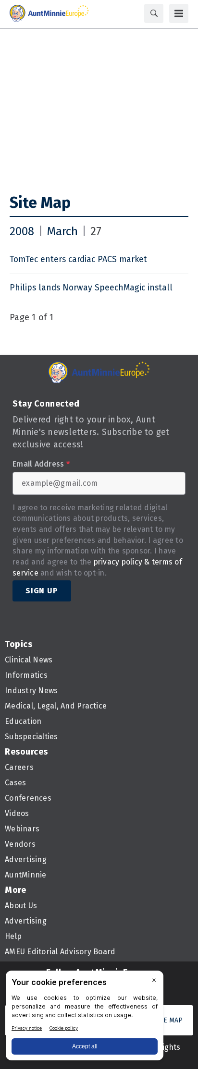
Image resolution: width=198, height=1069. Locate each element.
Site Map (40, 202)
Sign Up (41, 590)
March (62, 231)
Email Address (41, 464)
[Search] (153, 13)
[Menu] (178, 13)
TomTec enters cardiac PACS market (78, 259)
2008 (22, 231)
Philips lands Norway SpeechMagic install (91, 288)
